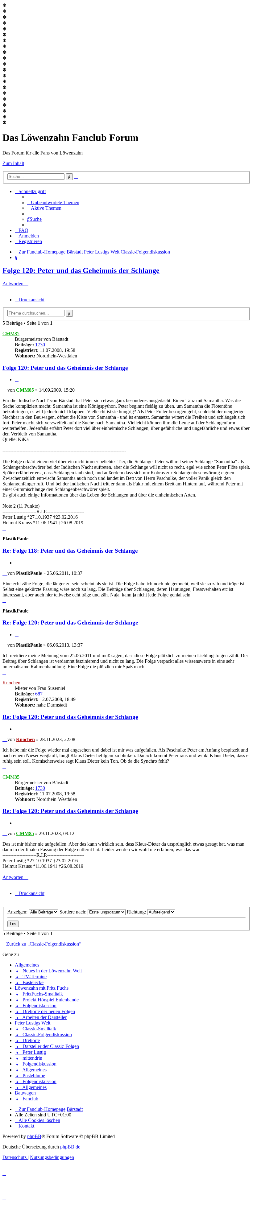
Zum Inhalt (13, 163)
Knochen (11, 682)
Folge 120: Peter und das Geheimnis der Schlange (81, 270)
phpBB (34, 1136)
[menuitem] (53, 202)
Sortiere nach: (74, 911)
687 (39, 693)
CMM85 (10, 333)
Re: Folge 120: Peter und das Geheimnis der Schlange (70, 622)
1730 (40, 344)
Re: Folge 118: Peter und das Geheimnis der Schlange (70, 550)
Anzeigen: (18, 911)
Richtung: (137, 911)
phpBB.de (70, 1146)
